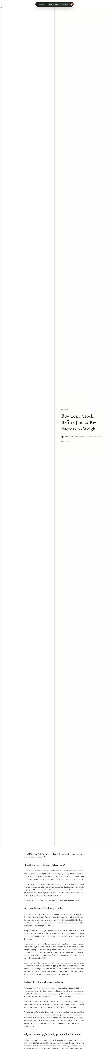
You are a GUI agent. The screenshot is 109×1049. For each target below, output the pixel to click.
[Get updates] (71, 4)
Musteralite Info (41, 4)
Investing (64, 409)
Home (50, 4)
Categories (64, 4)
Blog (56, 4)
